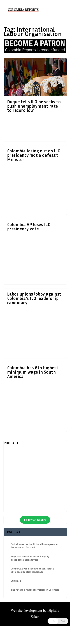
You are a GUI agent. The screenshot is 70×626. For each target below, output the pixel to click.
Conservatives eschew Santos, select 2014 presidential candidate (32, 570)
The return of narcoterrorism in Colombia (35, 589)
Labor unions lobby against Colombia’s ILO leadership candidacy (34, 298)
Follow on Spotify (35, 519)
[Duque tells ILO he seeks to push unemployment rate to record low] (35, 77)
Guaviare (16, 580)
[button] (58, 621)
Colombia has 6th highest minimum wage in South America (33, 372)
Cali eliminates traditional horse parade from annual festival (34, 546)
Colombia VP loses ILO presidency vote (29, 226)
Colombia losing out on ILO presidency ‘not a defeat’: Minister (34, 155)
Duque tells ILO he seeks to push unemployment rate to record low (34, 106)
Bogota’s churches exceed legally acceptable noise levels (30, 558)
